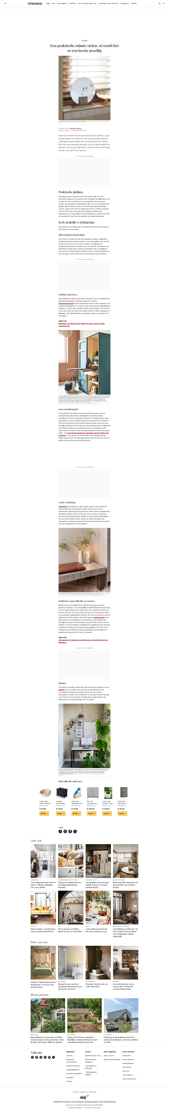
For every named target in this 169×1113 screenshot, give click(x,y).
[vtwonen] (35, 3)
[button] (77, 1101)
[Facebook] (36, 1057)
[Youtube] (45, 1057)
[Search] (163, 3)
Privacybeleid (66, 1101)
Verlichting (63, 506)
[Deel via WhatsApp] (65, 831)
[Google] (32, 1057)
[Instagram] (40, 1057)
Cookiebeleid (57, 1101)
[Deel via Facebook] (70, 831)
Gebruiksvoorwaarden (91, 1101)
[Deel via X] (75, 831)
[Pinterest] (49, 1057)
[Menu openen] (5, 3)
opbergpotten (99, 617)
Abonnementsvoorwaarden (107, 1101)
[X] (53, 1057)
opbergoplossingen (66, 303)
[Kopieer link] (60, 831)
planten (62, 690)
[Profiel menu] (159, 3)
